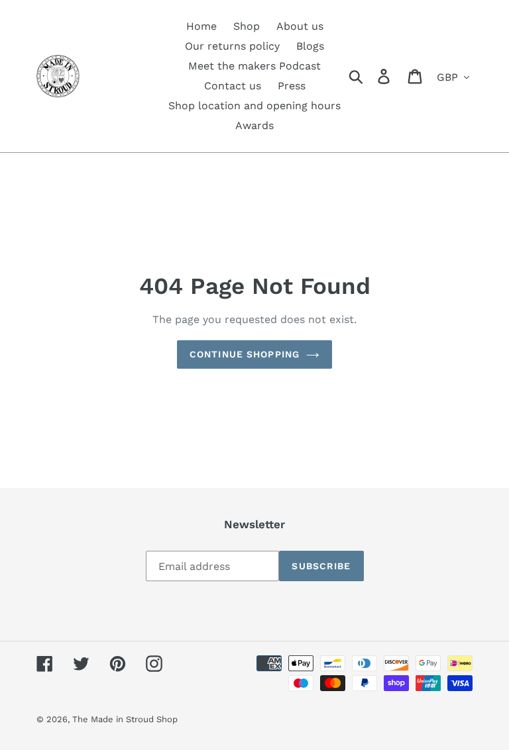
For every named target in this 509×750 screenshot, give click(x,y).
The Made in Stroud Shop (125, 719)
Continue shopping (245, 354)
